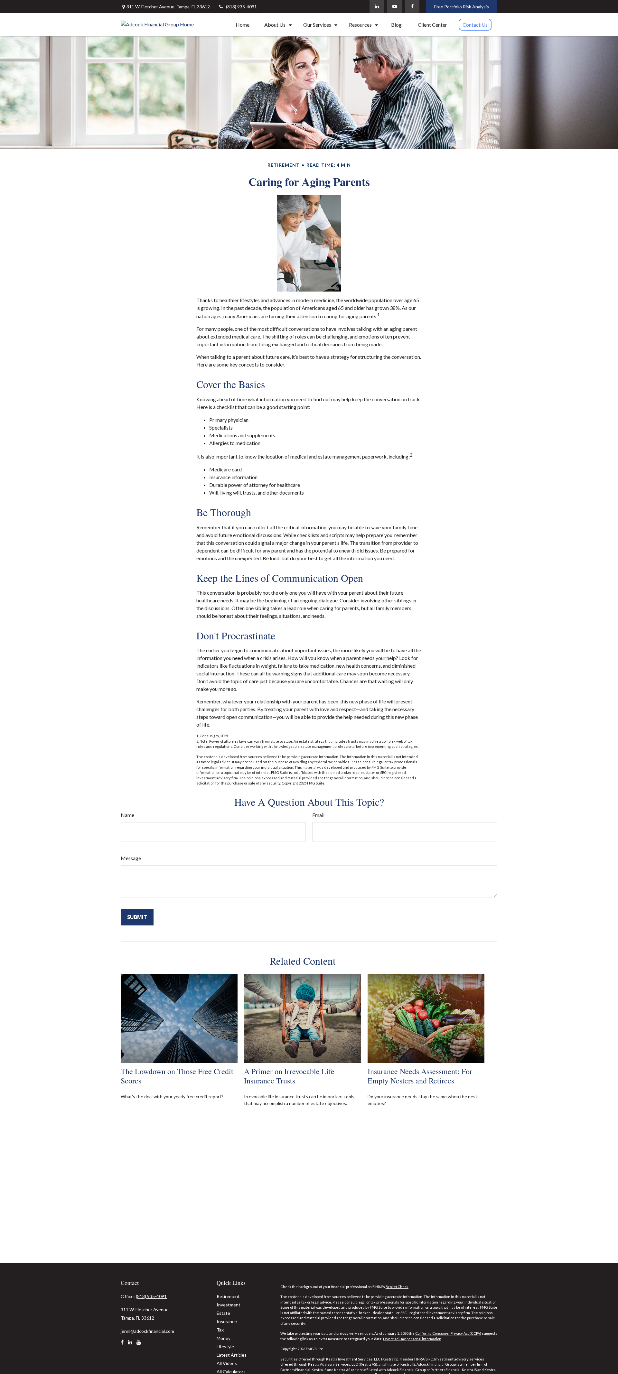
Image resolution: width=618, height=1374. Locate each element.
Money (223, 1338)
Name (127, 815)
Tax (220, 1329)
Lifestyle (225, 1346)
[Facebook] (412, 6)
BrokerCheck (397, 1287)
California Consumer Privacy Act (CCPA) (448, 1333)
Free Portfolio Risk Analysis (461, 6)
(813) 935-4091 (241, 6)
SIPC (429, 1359)
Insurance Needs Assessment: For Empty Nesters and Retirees (420, 1076)
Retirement (228, 1296)
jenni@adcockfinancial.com (147, 1331)
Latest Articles (232, 1355)
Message (131, 858)
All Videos (227, 1363)
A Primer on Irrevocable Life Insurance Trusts (289, 1076)
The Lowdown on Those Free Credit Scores (177, 1076)
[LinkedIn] (377, 6)
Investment (228, 1304)
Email (318, 815)
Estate (223, 1313)
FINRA (419, 1359)
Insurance (227, 1321)
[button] (242, 24)
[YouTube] (394, 6)
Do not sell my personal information (412, 1339)
